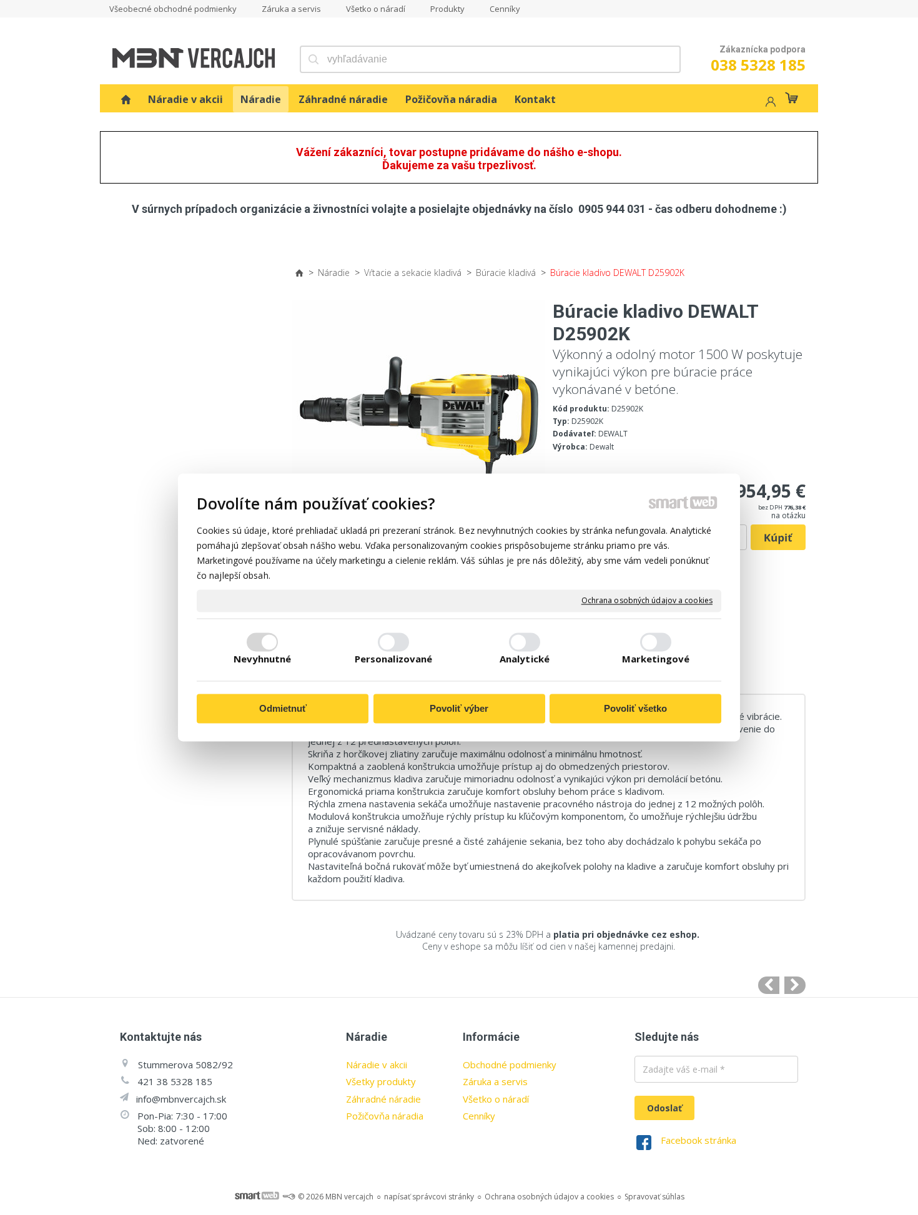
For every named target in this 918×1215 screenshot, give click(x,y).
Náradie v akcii (376, 1064)
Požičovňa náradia (384, 1115)
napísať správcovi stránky (429, 1196)
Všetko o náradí (496, 1099)
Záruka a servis (495, 1081)
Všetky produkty (381, 1081)
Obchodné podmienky (509, 1064)
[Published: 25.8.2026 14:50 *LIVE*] (288, 1196)
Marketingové (655, 659)
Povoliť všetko (635, 708)
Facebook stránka (698, 1140)
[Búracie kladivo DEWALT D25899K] (768, 985)
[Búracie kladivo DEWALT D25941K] (795, 985)
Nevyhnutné (263, 659)
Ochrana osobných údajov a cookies (647, 601)
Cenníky (479, 1115)
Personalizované (394, 659)
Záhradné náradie (383, 1099)
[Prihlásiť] (769, 103)
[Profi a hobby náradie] (126, 99)
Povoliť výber (459, 708)
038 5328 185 (758, 64)
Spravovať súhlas (654, 1196)
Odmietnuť (283, 708)
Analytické (525, 659)
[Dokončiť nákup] (791, 98)
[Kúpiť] (778, 537)
